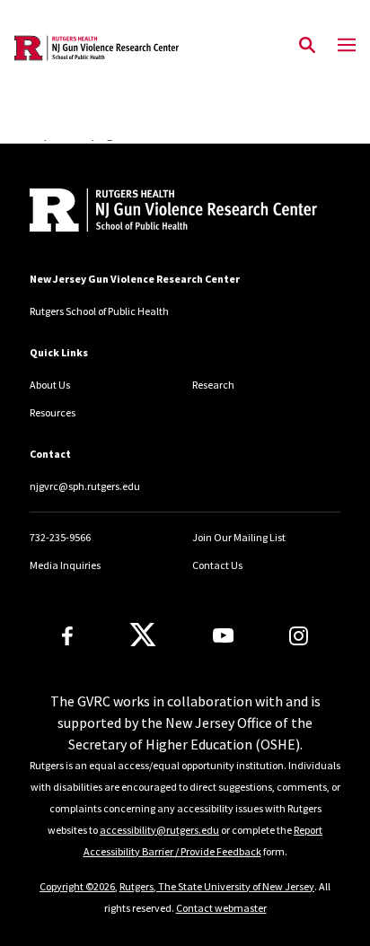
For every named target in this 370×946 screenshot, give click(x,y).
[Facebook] (67, 635)
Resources (52, 412)
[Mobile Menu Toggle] (346, 46)
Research (213, 384)
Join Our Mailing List (239, 537)
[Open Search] (307, 46)
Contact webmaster (221, 908)
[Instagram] (298, 635)
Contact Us (217, 565)
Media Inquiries (65, 565)
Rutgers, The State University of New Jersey (216, 886)
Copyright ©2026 (77, 886)
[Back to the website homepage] (96, 48)
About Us (50, 384)
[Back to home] (151, 212)
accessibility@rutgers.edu (159, 830)
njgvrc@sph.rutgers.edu (85, 486)
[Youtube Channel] (223, 635)
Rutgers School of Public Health (99, 311)
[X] (142, 635)
